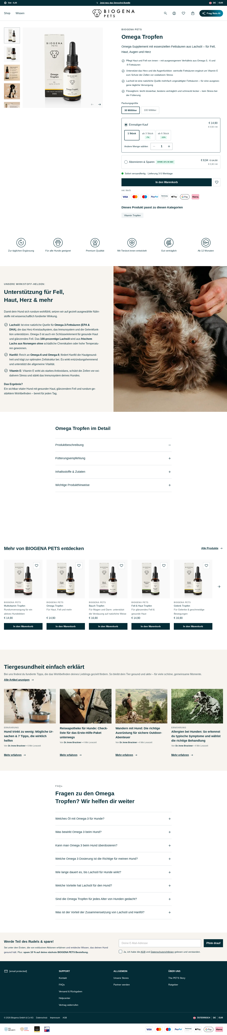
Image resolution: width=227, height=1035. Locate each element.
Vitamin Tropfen (132, 215)
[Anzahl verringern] (154, 146)
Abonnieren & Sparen (142, 161)
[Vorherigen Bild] (92, 104)
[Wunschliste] (183, 13)
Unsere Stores (121, 978)
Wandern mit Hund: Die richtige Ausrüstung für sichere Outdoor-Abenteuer (138, 733)
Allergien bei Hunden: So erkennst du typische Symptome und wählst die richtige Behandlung (196, 736)
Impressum (55, 1018)
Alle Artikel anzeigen (17, 679)
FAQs (62, 984)
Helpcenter (64, 998)
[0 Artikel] (192, 13)
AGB (143, 952)
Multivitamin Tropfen (14, 605)
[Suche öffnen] (165, 13)
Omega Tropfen (55, 605)
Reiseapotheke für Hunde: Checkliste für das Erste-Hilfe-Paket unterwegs (84, 733)
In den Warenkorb (167, 182)
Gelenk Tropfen (182, 605)
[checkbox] (120, 951)
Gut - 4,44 (12, 3)
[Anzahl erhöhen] (169, 146)
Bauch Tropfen (96, 605)
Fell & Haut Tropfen (141, 605)
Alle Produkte (209, 548)
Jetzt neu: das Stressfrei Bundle (115, 3)
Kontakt (63, 978)
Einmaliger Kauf (138, 124)
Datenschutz (41, 1018)
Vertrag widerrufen (68, 1005)
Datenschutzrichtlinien (162, 952)
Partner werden (122, 984)
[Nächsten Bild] (12, 103)
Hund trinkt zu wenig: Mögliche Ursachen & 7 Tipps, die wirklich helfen (28, 736)
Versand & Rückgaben (70, 991)
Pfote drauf (213, 943)
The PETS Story (176, 978)
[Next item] (219, 587)
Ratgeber (173, 984)
